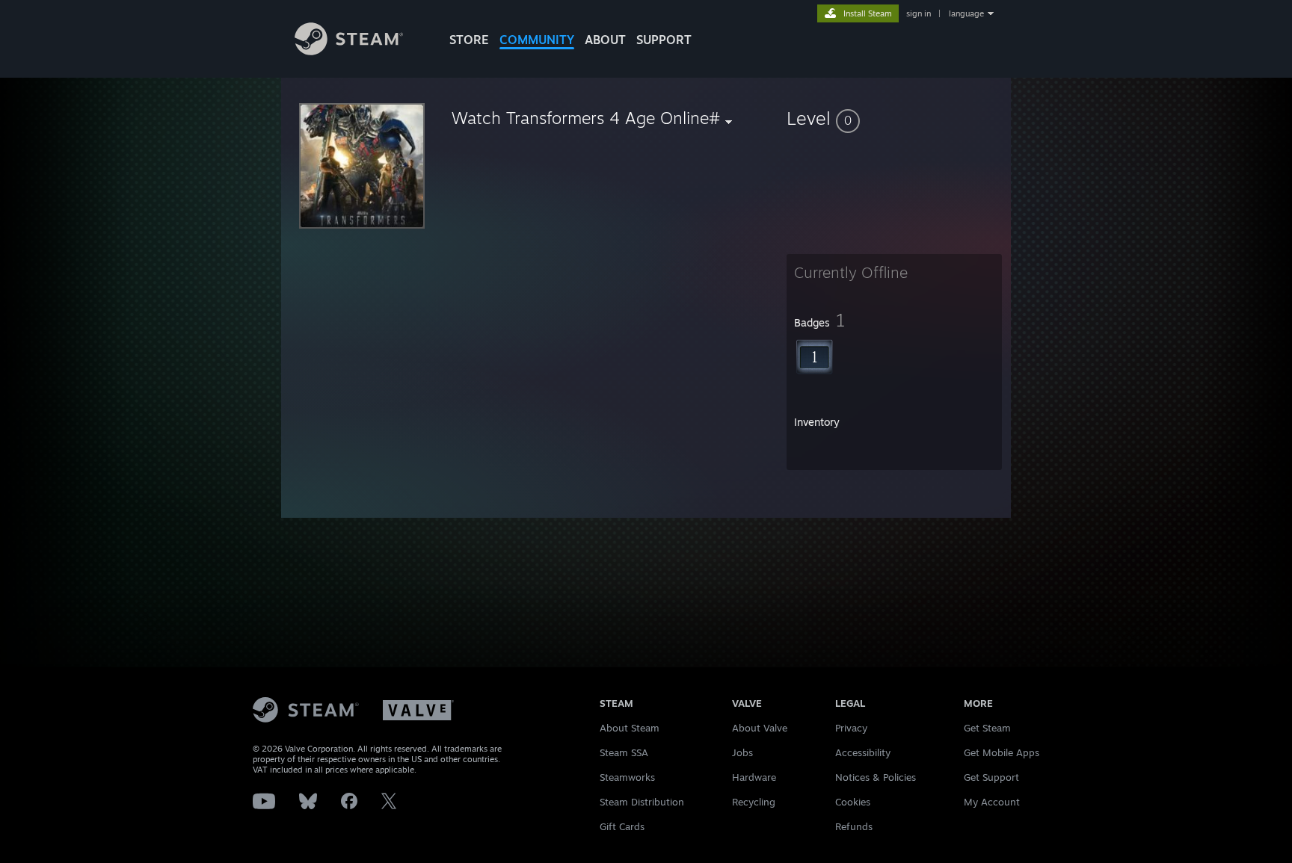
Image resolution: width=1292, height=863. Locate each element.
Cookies (852, 802)
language (966, 13)
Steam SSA (624, 752)
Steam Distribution (642, 802)
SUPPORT (664, 39)
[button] (894, 118)
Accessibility (862, 752)
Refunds (854, 826)
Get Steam (987, 728)
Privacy (851, 728)
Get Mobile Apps (1001, 752)
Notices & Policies (875, 777)
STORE (469, 39)
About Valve (759, 728)
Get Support (991, 777)
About (605, 39)
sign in (918, 13)
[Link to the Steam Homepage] (349, 51)
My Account (992, 802)
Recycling (753, 802)
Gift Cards (622, 826)
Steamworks (627, 777)
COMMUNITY (536, 39)
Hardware (754, 777)
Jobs (742, 752)
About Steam (629, 728)
